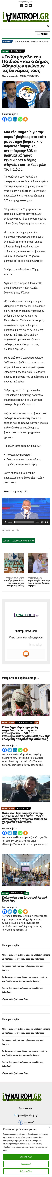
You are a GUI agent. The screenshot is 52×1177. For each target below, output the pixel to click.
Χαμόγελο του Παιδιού (23, 540)
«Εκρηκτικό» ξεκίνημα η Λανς (15, 999)
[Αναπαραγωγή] (5, 522)
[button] (26, 511)
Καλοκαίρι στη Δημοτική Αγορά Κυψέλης (24, 899)
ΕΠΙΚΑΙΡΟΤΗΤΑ (33, 76)
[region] (26, 1151)
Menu (44, 34)
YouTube (26, 5)
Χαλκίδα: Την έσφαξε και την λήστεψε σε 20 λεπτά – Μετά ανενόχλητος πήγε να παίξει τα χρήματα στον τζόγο (24, 817)
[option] (32, 41)
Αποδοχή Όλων (26, 1157)
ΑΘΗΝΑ (5, 52)
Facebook (21, 5)
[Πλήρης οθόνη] (46, 522)
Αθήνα (6, 540)
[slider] (24, 522)
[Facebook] (4, 119)
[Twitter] (9, 119)
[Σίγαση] (42, 522)
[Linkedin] (15, 119)
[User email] (26, 653)
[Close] (49, 1127)
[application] (26, 511)
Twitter (30, 5)
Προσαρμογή (26, 1164)
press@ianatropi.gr (28, 1115)
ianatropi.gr (35, 644)
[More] (25, 119)
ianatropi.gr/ (28, 1122)
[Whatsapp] (20, 119)
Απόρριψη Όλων (26, 1171)
